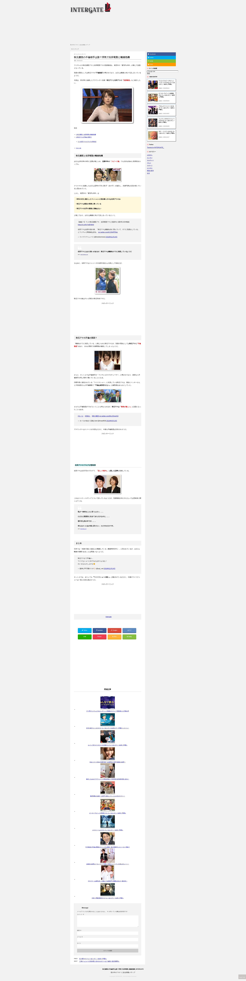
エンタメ (149, 157)
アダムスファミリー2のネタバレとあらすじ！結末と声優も (167, 107)
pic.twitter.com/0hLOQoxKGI (108, 416)
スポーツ (149, 165)
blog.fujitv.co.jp (83, 528)
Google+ (115, 630)
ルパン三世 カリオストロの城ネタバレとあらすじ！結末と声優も (107, 745)
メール (80, 937)
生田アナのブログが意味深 (87, 141)
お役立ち (149, 155)
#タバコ (80, 416)
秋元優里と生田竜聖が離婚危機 (86, 134)
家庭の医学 (150, 170)
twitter (152, 57)
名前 (79, 930)
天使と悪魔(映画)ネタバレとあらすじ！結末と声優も (108, 898)
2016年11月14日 (111, 237)
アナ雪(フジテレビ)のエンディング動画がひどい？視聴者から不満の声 (107, 711)
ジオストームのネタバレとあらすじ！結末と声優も (107, 830)
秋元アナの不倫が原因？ (84, 137)
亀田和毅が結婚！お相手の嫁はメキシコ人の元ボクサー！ (107, 796)
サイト (79, 943)
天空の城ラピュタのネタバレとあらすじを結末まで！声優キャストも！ (107, 728)
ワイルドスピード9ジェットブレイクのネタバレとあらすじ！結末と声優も (167, 82)
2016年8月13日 (111, 421)
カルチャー (150, 160)
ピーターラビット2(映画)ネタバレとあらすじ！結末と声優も (107, 813)
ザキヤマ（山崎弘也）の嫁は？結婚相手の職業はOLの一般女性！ (107, 881)
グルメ (149, 163)
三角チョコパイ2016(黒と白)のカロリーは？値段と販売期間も (99, 961)
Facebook (100, 630)
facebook (153, 54)
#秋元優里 (95, 416)
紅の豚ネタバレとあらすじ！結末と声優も (93, 958)
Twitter (86, 630)
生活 (148, 173)
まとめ (78, 148)
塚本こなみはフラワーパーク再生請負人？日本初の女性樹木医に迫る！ (107, 779)
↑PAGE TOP (242, 976)
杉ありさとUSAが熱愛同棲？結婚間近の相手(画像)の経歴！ (108, 762)
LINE (84, 636)
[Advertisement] (123, 29)
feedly (130, 636)
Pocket (99, 636)
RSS (115, 636)
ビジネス (149, 168)
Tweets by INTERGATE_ (155, 147)
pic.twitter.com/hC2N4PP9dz (108, 232)
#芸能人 (87, 416)
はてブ (130, 630)
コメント (80, 914)
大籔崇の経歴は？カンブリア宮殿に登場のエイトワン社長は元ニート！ (107, 864)
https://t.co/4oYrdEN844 (86, 225)
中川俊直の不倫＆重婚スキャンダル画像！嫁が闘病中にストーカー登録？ (107, 847)
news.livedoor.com (84, 254)
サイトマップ (75, 49)
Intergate (109, 617)
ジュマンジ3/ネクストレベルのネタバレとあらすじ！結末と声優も (167, 120)
